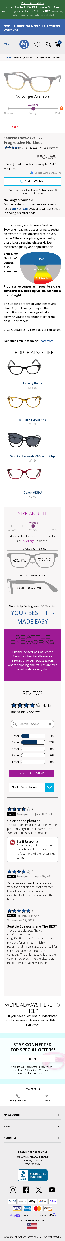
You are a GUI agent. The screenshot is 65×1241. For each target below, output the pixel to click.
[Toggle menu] (8, 44)
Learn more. (46, 341)
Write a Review (49, 147)
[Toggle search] (48, 44)
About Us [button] (10, 1138)
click (52, 1020)
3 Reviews (31, 147)
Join (32, 1059)
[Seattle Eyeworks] (47, 157)
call (25, 209)
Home (7, 57)
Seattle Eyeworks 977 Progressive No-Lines (36, 57)
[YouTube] (52, 1193)
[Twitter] (39, 1193)
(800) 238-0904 (18, 1100)
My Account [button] (12, 1115)
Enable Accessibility (32, 3)
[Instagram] (13, 1193)
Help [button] (7, 1126)
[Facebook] (26, 1193)
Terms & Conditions (28, 1070)
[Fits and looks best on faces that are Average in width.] (32, 114)
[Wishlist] (37, 44)
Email (47, 1100)
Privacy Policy (45, 1066)
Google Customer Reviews (47, 172)
